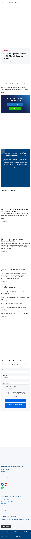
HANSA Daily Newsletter (10, 386)
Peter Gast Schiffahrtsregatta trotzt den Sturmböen (13, 270)
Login (10, 104)
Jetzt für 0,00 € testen (15, 108)
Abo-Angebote (18, 104)
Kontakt (25, 531)
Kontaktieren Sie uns (6, 477)
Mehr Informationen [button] (15, 398)
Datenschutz (9, 531)
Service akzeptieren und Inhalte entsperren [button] (15, 405)
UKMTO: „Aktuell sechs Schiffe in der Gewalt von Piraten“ (15, 314)
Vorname (4, 369)
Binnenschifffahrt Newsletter (10, 388)
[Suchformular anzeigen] (29, 2)
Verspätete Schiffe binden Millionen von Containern (13, 308)
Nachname (4, 375)
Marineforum (4, 508)
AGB (5, 531)
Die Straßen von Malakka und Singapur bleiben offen (14, 240)
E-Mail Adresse (6, 381)
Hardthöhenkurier (5, 505)
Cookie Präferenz (15, 531)
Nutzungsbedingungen (5, 533)
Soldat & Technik (5, 503)
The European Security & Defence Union (10, 510)
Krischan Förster (6, 61)
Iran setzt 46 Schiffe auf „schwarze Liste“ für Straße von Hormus (15, 210)
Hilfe (2, 531)
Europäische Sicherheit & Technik (9, 499)
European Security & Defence (8, 501)
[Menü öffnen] (2, 2)
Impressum (21, 531)
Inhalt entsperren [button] (15, 400)
